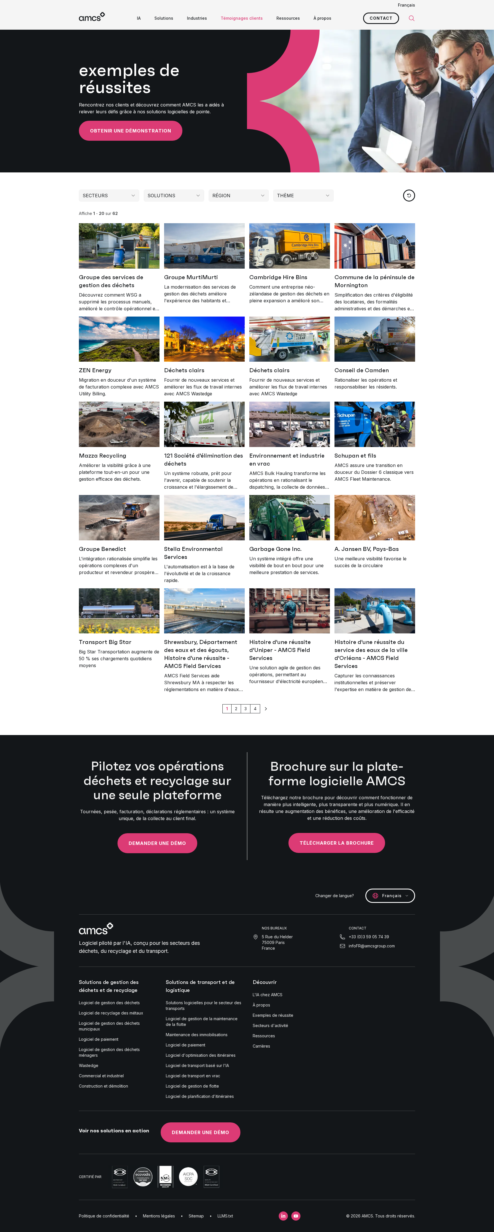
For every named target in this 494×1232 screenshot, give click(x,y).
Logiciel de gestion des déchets (109, 1002)
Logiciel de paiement (98, 1039)
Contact (381, 18)
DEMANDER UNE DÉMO (200, 1132)
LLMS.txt (225, 1215)
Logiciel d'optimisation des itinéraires (201, 1055)
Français (406, 5)
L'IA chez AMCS (267, 994)
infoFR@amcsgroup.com (372, 945)
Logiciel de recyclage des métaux (111, 1012)
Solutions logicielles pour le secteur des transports (203, 1005)
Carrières (261, 1046)
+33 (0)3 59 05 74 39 (369, 936)
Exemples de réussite (273, 1015)
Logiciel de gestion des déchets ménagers (109, 1052)
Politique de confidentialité (104, 1215)
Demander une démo (157, 843)
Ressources (288, 18)
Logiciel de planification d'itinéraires (200, 1096)
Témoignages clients (242, 18)
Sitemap (196, 1215)
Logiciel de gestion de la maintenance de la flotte (202, 1021)
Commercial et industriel (101, 1075)
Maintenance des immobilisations (197, 1034)
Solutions (163, 18)
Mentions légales (159, 1215)
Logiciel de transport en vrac (193, 1075)
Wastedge (88, 1065)
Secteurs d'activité (270, 1025)
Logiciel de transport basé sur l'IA (197, 1065)
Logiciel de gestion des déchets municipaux (109, 1026)
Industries (197, 18)
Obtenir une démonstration (130, 131)
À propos (322, 18)
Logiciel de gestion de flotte (192, 1086)
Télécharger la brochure (337, 843)
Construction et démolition (103, 1086)
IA (139, 18)
